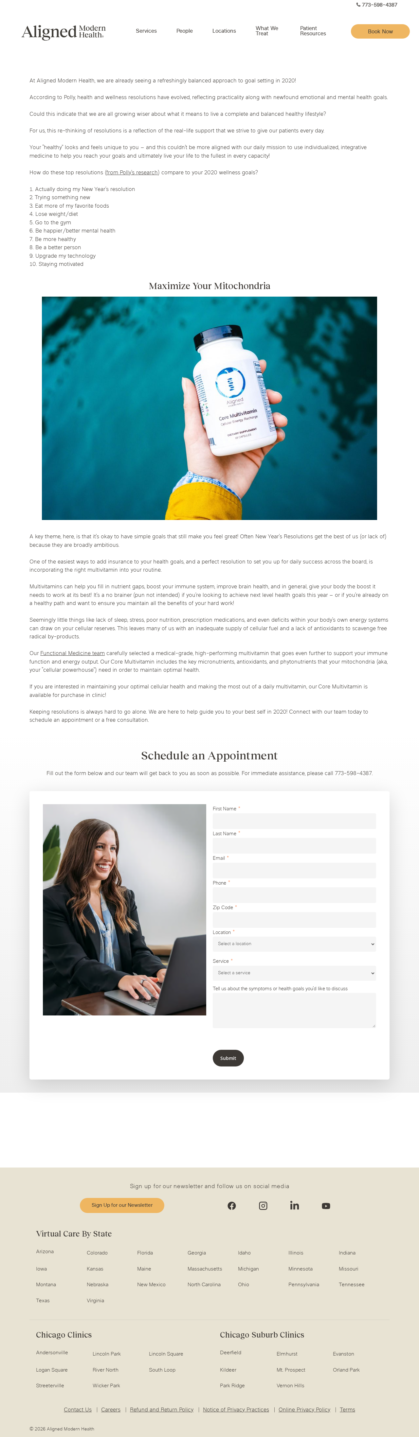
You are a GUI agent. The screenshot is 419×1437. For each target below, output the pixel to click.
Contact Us (78, 1410)
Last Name (224, 834)
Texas (43, 1301)
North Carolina (204, 1285)
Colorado (97, 1253)
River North (105, 1370)
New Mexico (151, 1285)
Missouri (348, 1269)
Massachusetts (205, 1269)
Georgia (197, 1253)
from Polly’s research (132, 173)
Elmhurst (287, 1354)
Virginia (95, 1301)
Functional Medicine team (72, 654)
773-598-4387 (379, 5)
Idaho (244, 1253)
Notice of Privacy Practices (236, 1410)
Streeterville (50, 1386)
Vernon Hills (290, 1386)
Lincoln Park (107, 1354)
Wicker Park (106, 1386)
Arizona (45, 1252)
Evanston (343, 1354)
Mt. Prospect (291, 1370)
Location (222, 932)
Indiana (347, 1253)
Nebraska (97, 1285)
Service (221, 961)
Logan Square (52, 1370)
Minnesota (300, 1269)
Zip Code (223, 908)
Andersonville (52, 1353)
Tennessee (352, 1285)
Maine (144, 1269)
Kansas (95, 1269)
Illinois (295, 1253)
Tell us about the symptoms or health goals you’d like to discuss (280, 989)
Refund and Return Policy (161, 1410)
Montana (46, 1285)
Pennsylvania (303, 1285)
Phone (219, 883)
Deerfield (230, 1353)
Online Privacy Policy (304, 1410)
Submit (228, 1058)
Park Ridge (232, 1386)
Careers (110, 1410)
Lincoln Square (166, 1354)
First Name (224, 809)
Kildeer (228, 1370)
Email (219, 858)
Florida (145, 1253)
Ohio (243, 1285)
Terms (347, 1410)
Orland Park (346, 1370)
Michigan (248, 1269)
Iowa (41, 1269)
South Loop (162, 1370)
